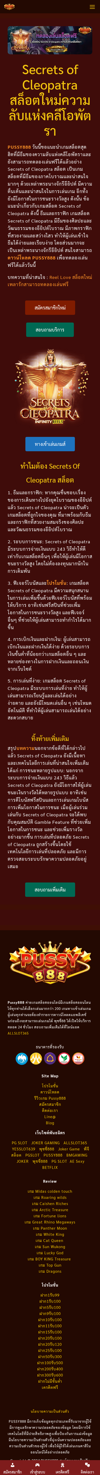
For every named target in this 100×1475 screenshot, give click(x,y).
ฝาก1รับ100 (50, 1301)
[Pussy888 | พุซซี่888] (9, 6)
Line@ (50, 1116)
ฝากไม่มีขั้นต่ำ (50, 1381)
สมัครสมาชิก (50, 1104)
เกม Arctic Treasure (50, 1209)
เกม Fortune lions (50, 1215)
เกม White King (50, 1234)
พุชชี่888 (40, 1161)
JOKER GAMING (45, 1142)
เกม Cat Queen (50, 1240)
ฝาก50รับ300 (50, 1356)
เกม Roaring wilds (50, 1197)
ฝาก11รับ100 (50, 1325)
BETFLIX (50, 1167)
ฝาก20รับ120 (50, 1344)
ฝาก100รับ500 (50, 1362)
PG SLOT (19, 1142)
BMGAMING (76, 1154)
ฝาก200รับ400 (50, 1368)
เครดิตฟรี (50, 1387)
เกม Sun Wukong (50, 1246)
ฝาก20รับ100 (50, 1338)
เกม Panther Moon (50, 1228)
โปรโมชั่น (50, 1085)
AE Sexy (77, 1161)
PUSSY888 (53, 1154)
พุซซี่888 (46, 1148)
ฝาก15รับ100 (50, 1331)
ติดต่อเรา (50, 1110)
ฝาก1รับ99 (50, 1294)
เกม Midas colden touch (50, 1191)
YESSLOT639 (23, 1148)
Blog (50, 1122)
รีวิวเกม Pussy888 (50, 1098)
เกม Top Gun (50, 1264)
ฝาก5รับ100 (50, 1307)
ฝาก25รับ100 (50, 1350)
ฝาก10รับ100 (50, 1319)
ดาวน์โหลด (50, 1091)
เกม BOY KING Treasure (50, 1258)
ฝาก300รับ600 (50, 1374)
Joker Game (69, 1148)
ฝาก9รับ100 (50, 1313)
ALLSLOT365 (18, 1033)
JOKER (23, 1161)
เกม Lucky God (50, 1252)
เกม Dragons (50, 1271)
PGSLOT (32, 1154)
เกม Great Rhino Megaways (50, 1221)
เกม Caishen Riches (50, 1203)
